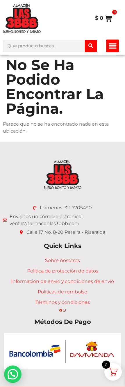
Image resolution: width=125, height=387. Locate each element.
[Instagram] (64, 310)
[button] (112, 46)
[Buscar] (91, 46)
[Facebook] (60, 310)
